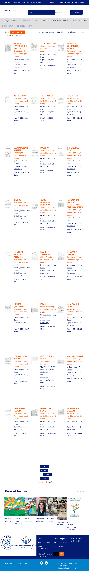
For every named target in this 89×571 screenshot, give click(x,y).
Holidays (25, 21)
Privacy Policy (22, 563)
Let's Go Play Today (20, 357)
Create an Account (63, 2)
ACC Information (61, 542)
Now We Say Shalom (73, 409)
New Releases (50, 32)
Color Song (73, 95)
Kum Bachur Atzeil (73, 305)
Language (55, 21)
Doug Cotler (20, 59)
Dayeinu (44, 147)
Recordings (18, 67)
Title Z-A (68, 32)
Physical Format (79, 21)
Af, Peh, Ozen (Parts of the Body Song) (20, 46)
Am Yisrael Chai (48, 43)
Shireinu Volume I (28, 520)
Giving (17, 200)
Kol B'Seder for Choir (61, 523)
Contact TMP (59, 546)
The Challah (46, 95)
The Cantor (20, 95)
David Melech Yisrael (21, 148)
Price (74, 32)
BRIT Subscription (43, 547)
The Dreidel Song (73, 148)
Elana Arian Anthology (40, 520)
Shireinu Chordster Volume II (18, 521)
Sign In (51, 2)
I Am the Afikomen (45, 253)
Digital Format (7, 26)
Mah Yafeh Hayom (19, 409)
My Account (79, 2)
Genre (45, 21)
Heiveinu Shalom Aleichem (18, 254)
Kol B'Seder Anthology (50, 520)
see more (80, 492)
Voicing (66, 21)
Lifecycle (36, 21)
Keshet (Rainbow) (19, 305)
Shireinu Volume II (7, 520)
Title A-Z (60, 32)
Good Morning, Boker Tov (45, 202)
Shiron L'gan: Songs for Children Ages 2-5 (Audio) (21, 53)
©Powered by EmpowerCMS (68, 568)
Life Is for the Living (47, 357)
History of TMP (44, 542)
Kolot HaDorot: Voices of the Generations (71, 526)
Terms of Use (9, 563)
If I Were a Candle (72, 253)
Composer (21, 26)
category (14, 21)
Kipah (43, 304)
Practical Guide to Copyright (76, 539)
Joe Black (46, 367)
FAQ (40, 538)
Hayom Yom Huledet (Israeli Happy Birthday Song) (75, 203)
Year (30, 26)
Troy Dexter (15, 32)
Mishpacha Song (45, 409)
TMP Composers (61, 538)
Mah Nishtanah (75, 356)
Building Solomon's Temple (72, 46)
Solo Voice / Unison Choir (47, 381)
